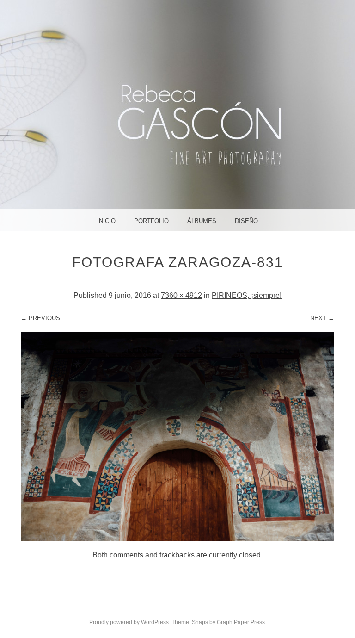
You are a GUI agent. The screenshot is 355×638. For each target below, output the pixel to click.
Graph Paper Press (241, 622)
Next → (322, 318)
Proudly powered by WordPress (129, 622)
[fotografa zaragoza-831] (178, 538)
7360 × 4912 (181, 295)
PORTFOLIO (151, 220)
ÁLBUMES (201, 220)
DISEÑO (246, 220)
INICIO (106, 220)
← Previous (40, 318)
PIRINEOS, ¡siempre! (247, 295)
